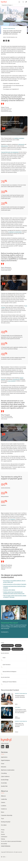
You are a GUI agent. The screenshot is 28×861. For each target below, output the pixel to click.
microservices (16, 379)
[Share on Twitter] (4, 40)
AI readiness (12, 519)
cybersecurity (21, 144)
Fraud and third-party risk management (9, 152)
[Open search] (23, 2)
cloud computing (11, 381)
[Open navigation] (26, 2)
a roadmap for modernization (14, 232)
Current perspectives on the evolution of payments (14, 584)
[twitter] (7, 746)
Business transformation (9, 28)
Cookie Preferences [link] (5, 846)
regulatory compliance (19, 138)
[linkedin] (2, 746)
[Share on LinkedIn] (6, 40)
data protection (4, 146)
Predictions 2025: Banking (9, 590)
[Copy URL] (8, 40)
